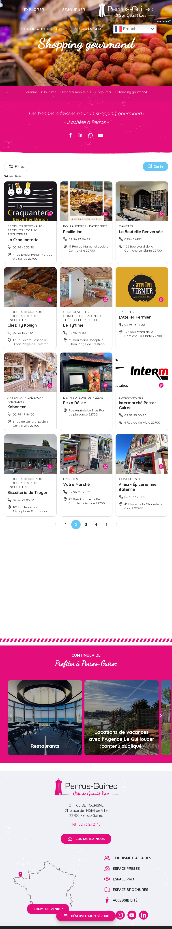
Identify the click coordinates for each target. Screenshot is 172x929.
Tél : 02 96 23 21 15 (86, 824)
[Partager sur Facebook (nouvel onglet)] (70, 135)
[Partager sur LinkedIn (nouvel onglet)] (80, 135)
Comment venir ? (48, 909)
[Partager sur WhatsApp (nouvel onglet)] (90, 135)
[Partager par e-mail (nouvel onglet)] (100, 135)
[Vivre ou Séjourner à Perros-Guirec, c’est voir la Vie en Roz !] (125, 9)
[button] (12, 715)
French (129, 28)
